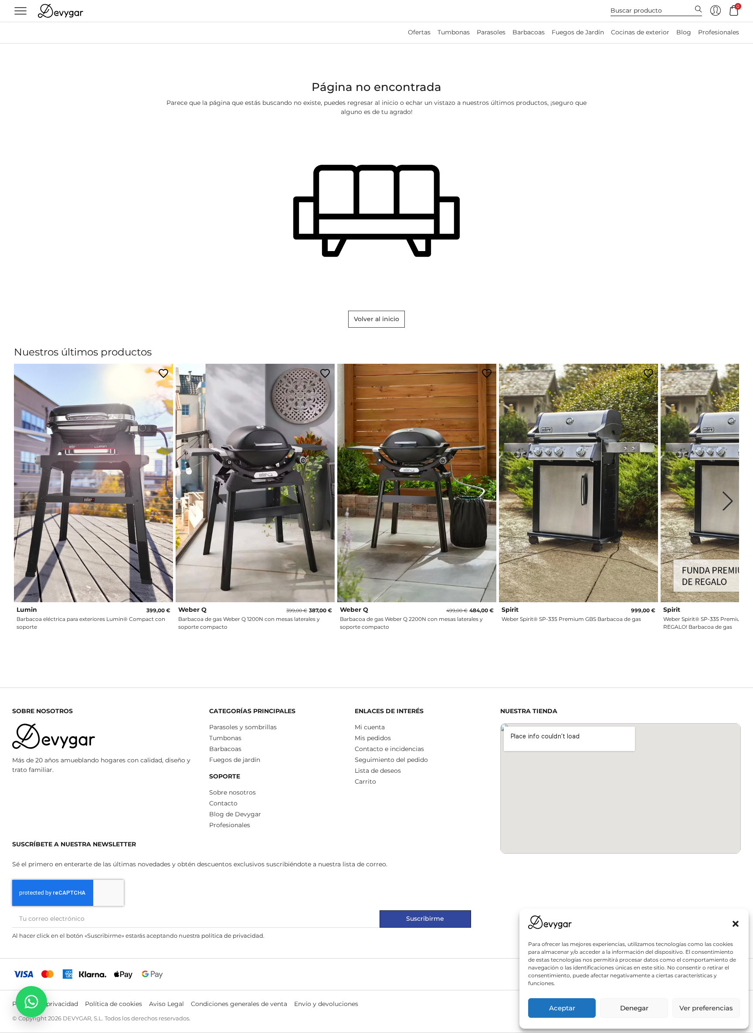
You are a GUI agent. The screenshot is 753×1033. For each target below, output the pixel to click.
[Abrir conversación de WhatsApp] (31, 1001)
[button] (735, 923)
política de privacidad (232, 935)
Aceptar (562, 1008)
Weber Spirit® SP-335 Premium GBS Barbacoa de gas (571, 619)
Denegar (634, 1008)
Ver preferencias (706, 1008)
